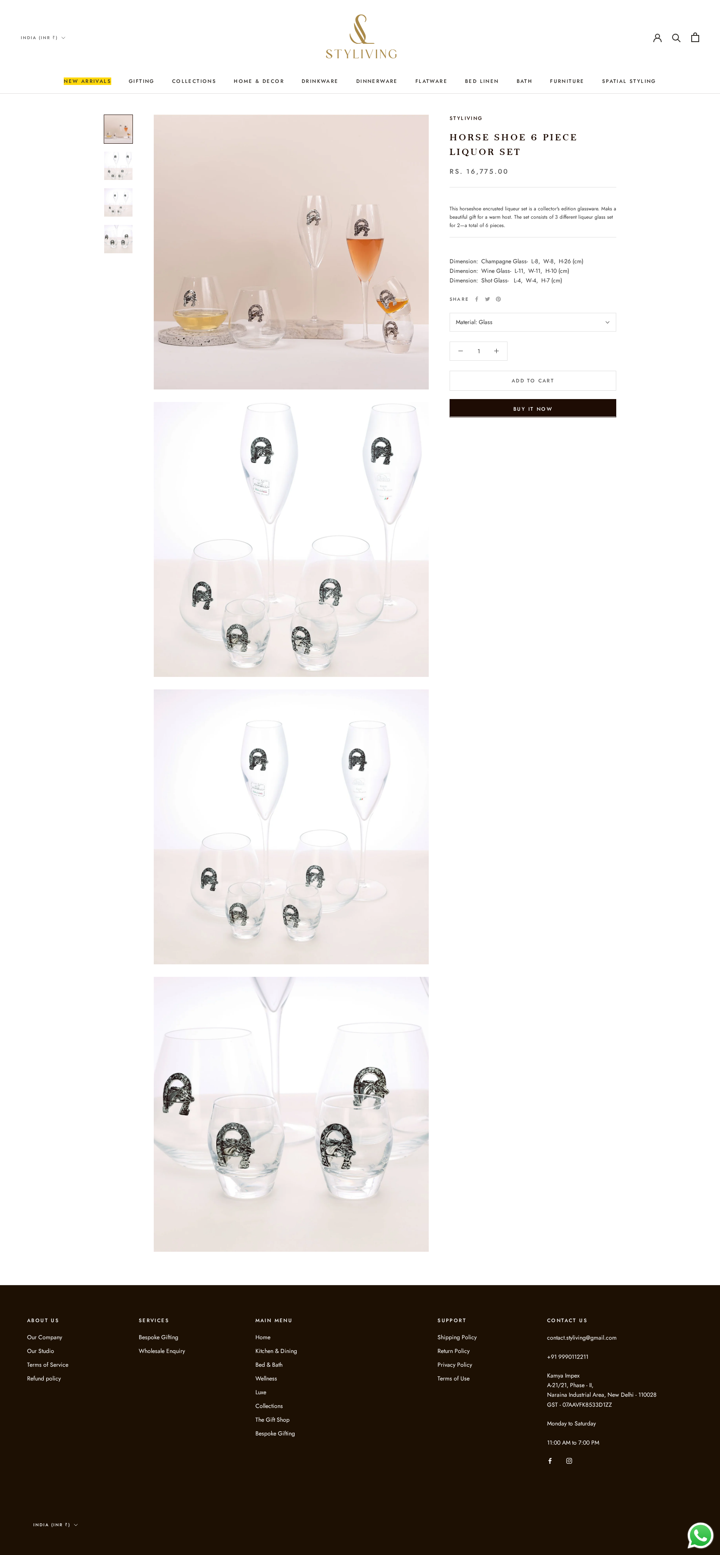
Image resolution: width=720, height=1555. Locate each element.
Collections (269, 1406)
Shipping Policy (457, 1337)
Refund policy (44, 1378)
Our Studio (40, 1351)
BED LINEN (482, 81)
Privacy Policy (455, 1364)
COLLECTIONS (194, 81)
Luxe (260, 1392)
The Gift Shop (272, 1419)
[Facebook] (476, 299)
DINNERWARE (377, 81)
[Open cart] (695, 37)
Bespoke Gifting (158, 1337)
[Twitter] (487, 299)
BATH (525, 81)
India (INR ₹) (39, 38)
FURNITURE (567, 81)
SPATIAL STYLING (629, 81)
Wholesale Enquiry (162, 1351)
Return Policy (454, 1351)
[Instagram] (569, 1460)
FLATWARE (431, 81)
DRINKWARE (320, 81)
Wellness (266, 1378)
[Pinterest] (498, 299)
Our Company (44, 1337)
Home (262, 1337)
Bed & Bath (268, 1364)
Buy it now (532, 408)
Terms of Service (47, 1364)
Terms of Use (454, 1378)
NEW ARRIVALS (87, 81)
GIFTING (142, 81)
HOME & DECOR (259, 81)
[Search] (676, 37)
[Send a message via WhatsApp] (700, 1535)
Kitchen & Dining (276, 1351)
